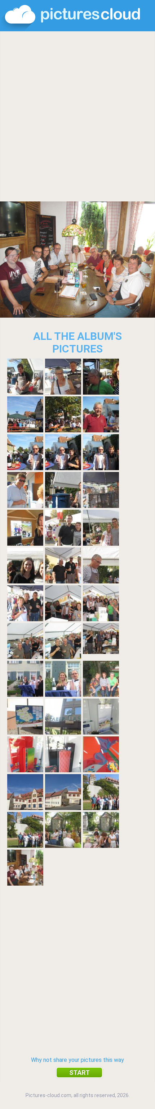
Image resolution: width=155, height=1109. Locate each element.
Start (79, 1072)
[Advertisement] (77, 117)
